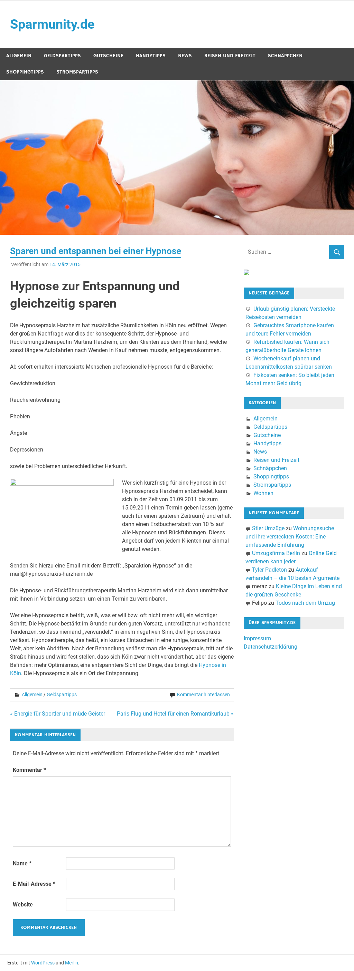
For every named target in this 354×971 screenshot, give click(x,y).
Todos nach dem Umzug (305, 603)
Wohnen (263, 493)
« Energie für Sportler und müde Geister (57, 713)
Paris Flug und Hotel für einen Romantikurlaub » (175, 713)
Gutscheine (108, 55)
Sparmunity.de (52, 24)
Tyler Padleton (269, 569)
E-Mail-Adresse (34, 884)
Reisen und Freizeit (229, 55)
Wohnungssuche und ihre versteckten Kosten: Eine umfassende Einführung (289, 536)
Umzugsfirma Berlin (276, 553)
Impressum (257, 638)
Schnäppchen (285, 55)
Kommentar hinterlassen (203, 694)
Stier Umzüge (268, 528)
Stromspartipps (77, 72)
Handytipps (151, 55)
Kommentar (29, 770)
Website (23, 904)
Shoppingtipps (25, 72)
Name (22, 863)
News (185, 55)
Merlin (71, 962)
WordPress (43, 962)
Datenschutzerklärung (270, 646)
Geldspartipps (62, 55)
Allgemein (18, 55)
